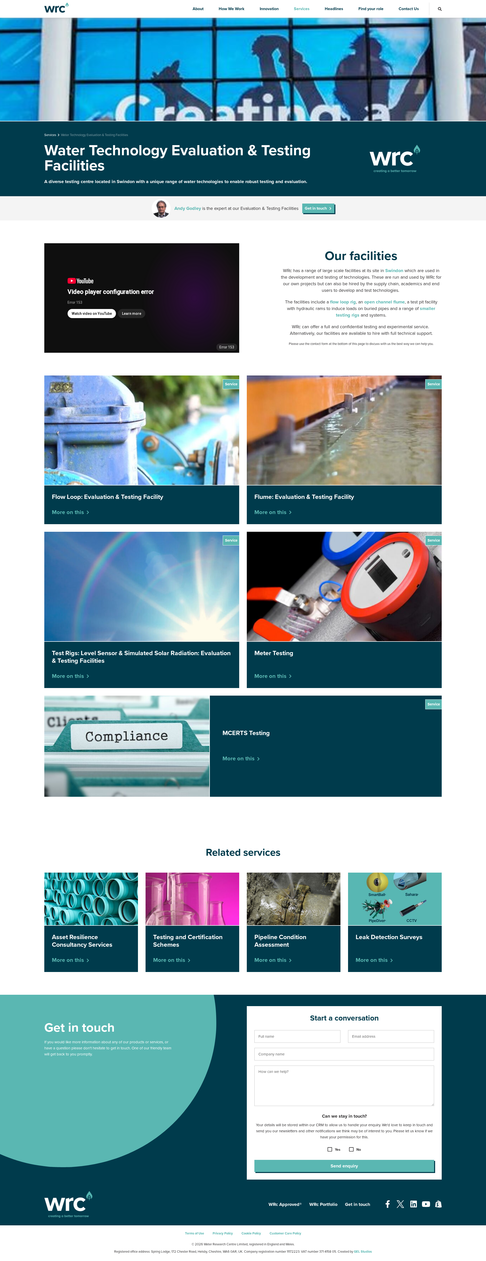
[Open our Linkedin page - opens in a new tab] (413, 1204)
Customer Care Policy (285, 1233)
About (198, 8)
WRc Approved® (285, 1204)
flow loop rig (343, 302)
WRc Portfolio (323, 1204)
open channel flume (384, 302)
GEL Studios (363, 1252)
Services (302, 8)
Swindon (394, 270)
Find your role (370, 8)
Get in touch (357, 1204)
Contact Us (409, 8)
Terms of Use (194, 1233)
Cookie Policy (251, 1233)
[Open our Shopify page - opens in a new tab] (438, 1204)
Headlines (334, 8)
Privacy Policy (223, 1233)
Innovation (269, 8)
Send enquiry (344, 1166)
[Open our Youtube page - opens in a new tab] (426, 1204)
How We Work (232, 8)
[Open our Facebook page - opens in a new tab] (387, 1204)
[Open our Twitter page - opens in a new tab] (400, 1204)
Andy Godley (187, 208)
